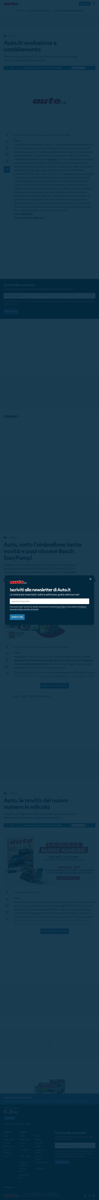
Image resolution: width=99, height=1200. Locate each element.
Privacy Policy (60, 607)
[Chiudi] (90, 579)
